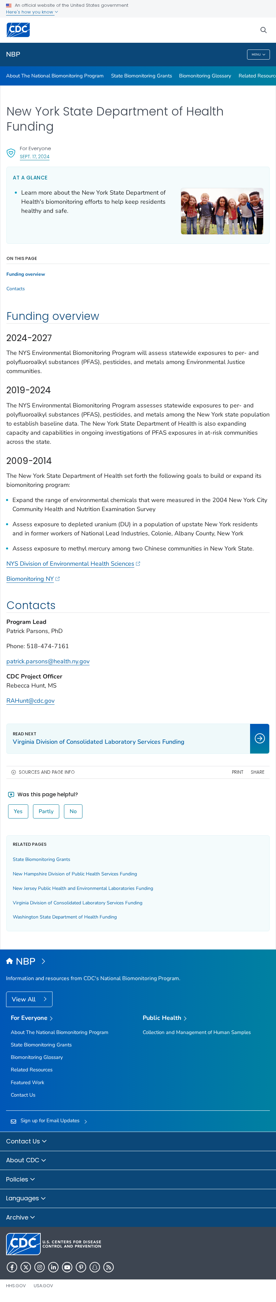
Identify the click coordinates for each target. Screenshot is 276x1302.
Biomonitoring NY (30, 579)
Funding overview (25, 274)
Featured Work (27, 1082)
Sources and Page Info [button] (47, 772)
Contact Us (23, 1095)
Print (237, 772)
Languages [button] (23, 1198)
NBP (13, 54)
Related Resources (32, 1069)
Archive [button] (18, 1217)
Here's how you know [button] (30, 12)
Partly (46, 811)
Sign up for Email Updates (50, 1120)
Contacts (15, 289)
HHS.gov (16, 1285)
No (73, 811)
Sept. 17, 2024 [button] (34, 156)
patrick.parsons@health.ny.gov (48, 661)
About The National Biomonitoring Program (55, 75)
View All (24, 999)
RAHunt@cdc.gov (30, 701)
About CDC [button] (23, 1160)
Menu (256, 55)
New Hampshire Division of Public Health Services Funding (75, 874)
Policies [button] (18, 1179)
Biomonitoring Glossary (205, 75)
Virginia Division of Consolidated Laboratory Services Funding (77, 903)
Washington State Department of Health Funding (65, 917)
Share (258, 772)
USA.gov (43, 1285)
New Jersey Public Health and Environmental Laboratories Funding (83, 888)
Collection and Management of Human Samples (197, 1032)
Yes (18, 811)
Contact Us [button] (24, 1141)
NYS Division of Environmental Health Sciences (70, 564)
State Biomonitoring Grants (141, 75)
